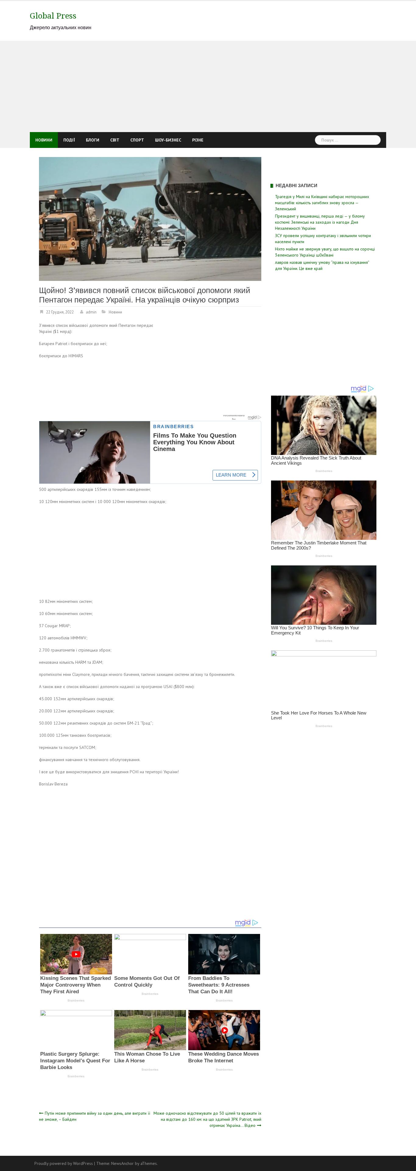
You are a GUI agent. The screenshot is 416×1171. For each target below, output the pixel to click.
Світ (114, 140)
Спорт (137, 140)
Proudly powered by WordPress (63, 1163)
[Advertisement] (208, 86)
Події (69, 140)
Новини (43, 140)
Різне (197, 140)
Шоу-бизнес (168, 140)
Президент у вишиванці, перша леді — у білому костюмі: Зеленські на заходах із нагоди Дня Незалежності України (320, 222)
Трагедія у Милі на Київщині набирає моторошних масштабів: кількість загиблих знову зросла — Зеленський (322, 202)
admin (91, 312)
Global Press (53, 15)
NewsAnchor (122, 1163)
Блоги (92, 140)
